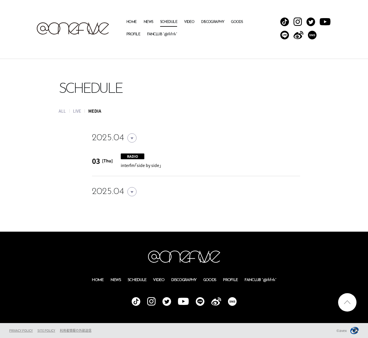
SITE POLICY (46, 330)
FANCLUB (162, 34)
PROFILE (133, 34)
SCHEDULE (168, 22)
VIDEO (189, 22)
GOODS (237, 22)
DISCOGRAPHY (212, 22)
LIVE (77, 111)
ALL (62, 111)
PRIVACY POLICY (21, 330)
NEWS (148, 22)
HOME (131, 22)
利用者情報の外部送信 (75, 330)
